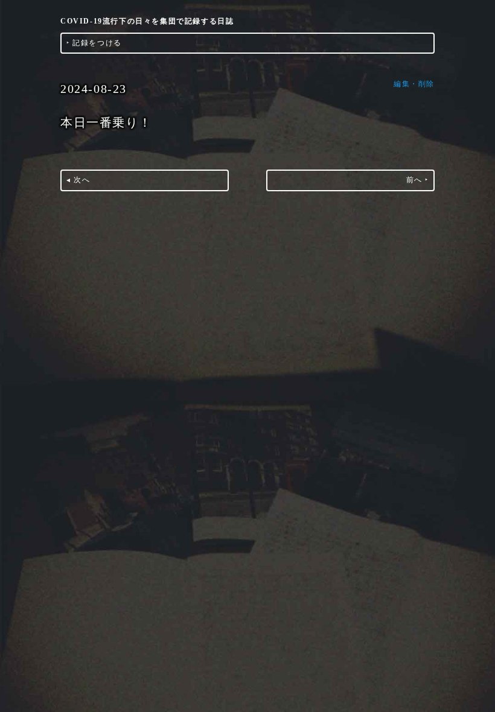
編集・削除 (414, 84)
